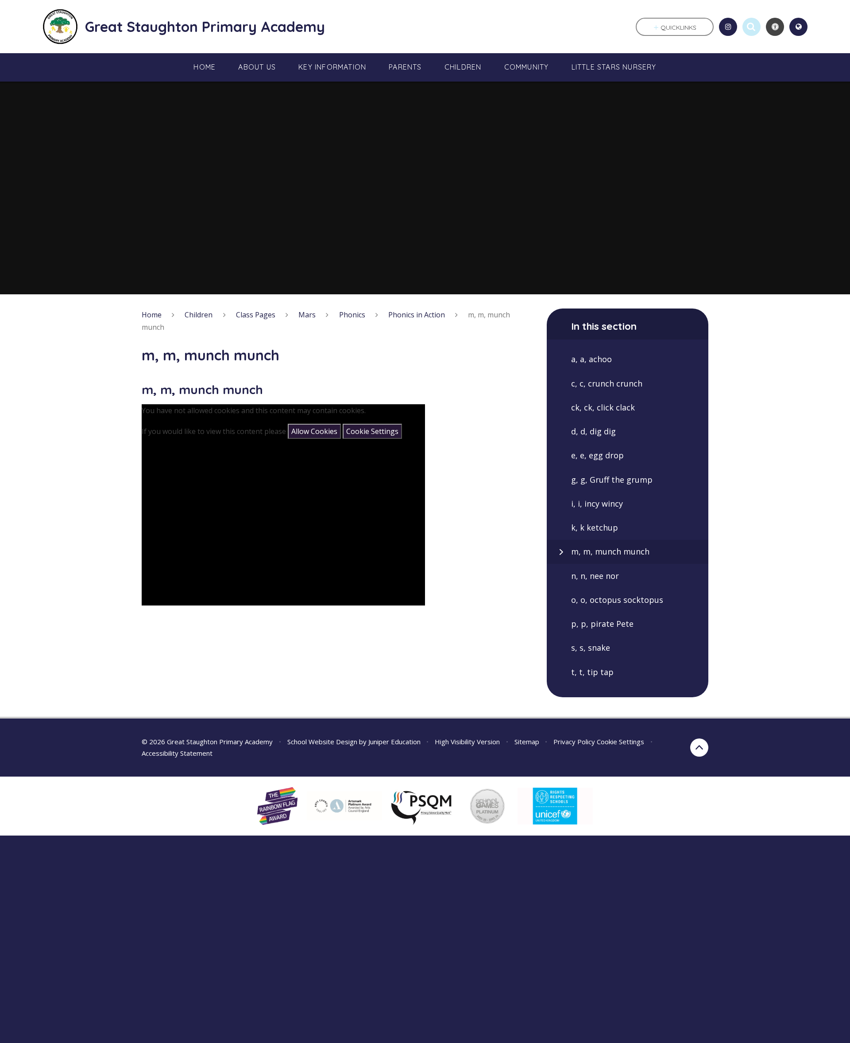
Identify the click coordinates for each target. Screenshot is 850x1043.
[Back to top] (699, 747)
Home (152, 315)
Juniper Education (394, 741)
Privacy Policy (574, 741)
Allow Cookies (314, 431)
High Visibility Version (467, 741)
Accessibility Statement (177, 753)
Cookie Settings (372, 431)
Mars (307, 315)
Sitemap (526, 741)
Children (198, 315)
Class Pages (255, 315)
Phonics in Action (416, 315)
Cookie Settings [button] (620, 741)
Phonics (352, 315)
